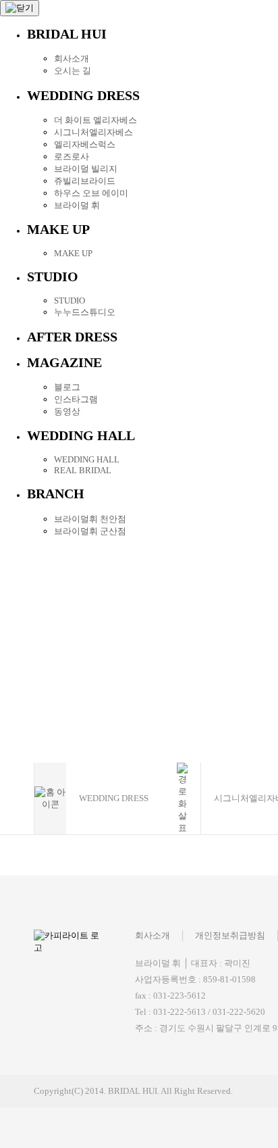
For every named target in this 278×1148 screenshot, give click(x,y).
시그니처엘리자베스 (93, 132)
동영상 (67, 411)
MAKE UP (73, 253)
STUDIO (69, 300)
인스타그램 (76, 399)
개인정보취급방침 (230, 935)
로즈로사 (71, 156)
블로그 (67, 387)
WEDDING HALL (86, 459)
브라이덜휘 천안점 (90, 519)
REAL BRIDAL (82, 470)
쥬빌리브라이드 (84, 181)
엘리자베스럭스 (84, 144)
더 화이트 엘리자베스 (95, 120)
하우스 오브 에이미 (91, 193)
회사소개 (71, 58)
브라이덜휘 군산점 (90, 531)
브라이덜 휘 (77, 205)
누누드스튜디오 (84, 312)
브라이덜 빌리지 (85, 169)
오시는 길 (72, 71)
